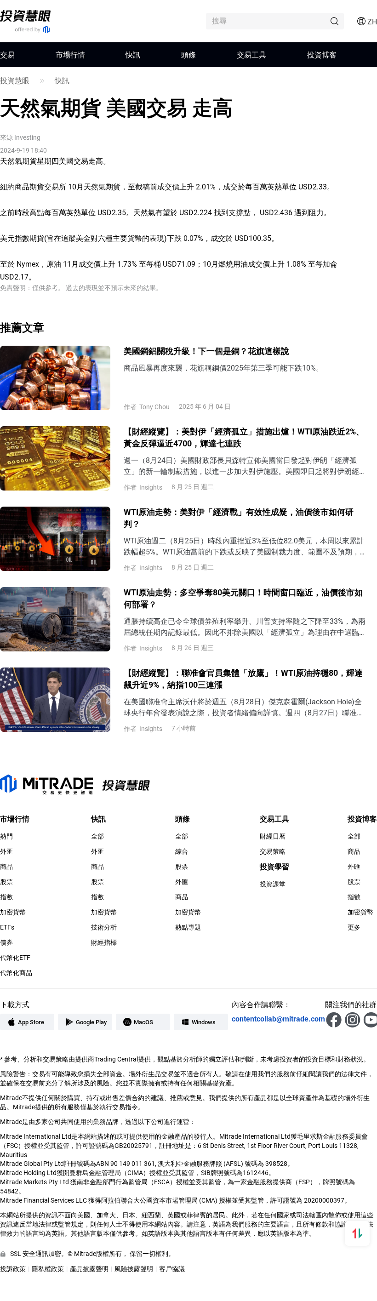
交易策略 (273, 851)
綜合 (181, 851)
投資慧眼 (14, 80)
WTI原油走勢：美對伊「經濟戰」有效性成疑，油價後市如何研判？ (239, 517)
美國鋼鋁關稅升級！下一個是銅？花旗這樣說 (206, 350)
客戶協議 (172, 1268)
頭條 (188, 54)
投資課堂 (273, 884)
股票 (6, 882)
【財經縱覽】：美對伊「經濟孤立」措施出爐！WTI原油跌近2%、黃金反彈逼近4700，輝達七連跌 (244, 437)
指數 (6, 897)
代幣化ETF (15, 957)
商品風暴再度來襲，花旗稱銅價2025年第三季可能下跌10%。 (223, 367)
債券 (6, 942)
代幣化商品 (16, 973)
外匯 (6, 851)
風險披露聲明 (133, 1268)
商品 (6, 866)
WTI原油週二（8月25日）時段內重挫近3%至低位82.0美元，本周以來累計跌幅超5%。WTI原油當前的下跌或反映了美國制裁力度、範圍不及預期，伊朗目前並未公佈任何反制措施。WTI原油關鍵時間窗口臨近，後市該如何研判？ (245, 546)
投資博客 (322, 54)
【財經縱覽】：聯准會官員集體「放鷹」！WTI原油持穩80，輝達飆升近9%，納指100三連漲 (243, 678)
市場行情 (70, 54)
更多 (354, 927)
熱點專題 (188, 927)
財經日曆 (273, 836)
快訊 (133, 54)
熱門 (6, 836)
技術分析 (104, 927)
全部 (97, 836)
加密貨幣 (13, 912)
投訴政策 (13, 1268)
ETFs (7, 927)
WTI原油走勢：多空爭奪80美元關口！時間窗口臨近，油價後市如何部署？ (243, 598)
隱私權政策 (48, 1268)
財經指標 (104, 942)
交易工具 (251, 54)
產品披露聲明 (89, 1268)
